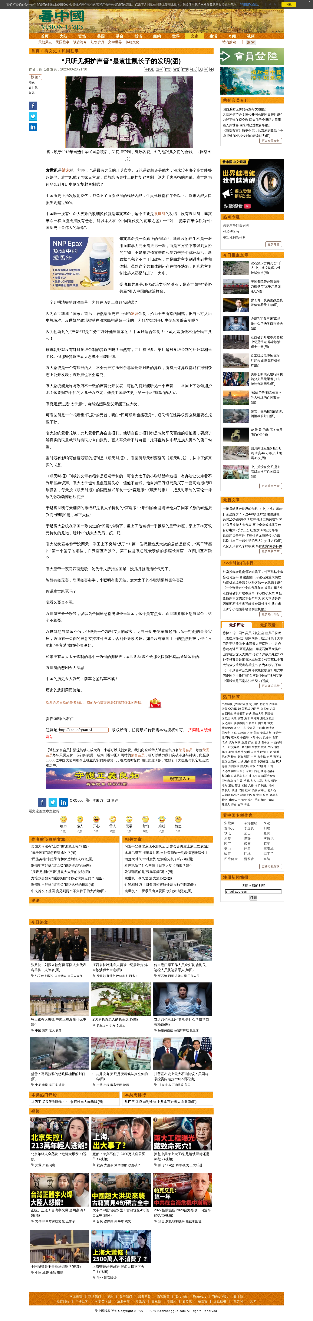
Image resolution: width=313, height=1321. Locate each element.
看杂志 (140, 1301)
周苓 (227, 838)
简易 (267, 823)
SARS (256, 775)
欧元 (263, 752)
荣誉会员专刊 (236, 100)
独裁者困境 (193, 1221)
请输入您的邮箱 (253, 885)
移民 (260, 780)
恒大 (52, 1030)
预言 (161, 1221)
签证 (237, 785)
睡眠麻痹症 (181, 1030)
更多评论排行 (271, 686)
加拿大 (256, 747)
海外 (272, 785)
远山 (247, 833)
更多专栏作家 (271, 866)
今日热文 (39, 922)
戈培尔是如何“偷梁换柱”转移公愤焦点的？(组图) (67, 878)
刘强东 (232, 761)
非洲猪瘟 (262, 761)
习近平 (255, 708)
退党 (270, 723)
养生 (247, 804)
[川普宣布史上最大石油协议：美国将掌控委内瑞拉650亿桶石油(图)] (182, 1039)
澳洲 (234, 790)
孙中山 (262, 790)
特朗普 (264, 704)
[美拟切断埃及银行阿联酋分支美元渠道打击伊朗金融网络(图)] (236, 374)
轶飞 (227, 833)
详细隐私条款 (249, 4)
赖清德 (270, 727)
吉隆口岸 (181, 976)
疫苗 (240, 718)
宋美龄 (226, 795)
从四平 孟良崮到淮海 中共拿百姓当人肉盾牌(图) (67, 1102)
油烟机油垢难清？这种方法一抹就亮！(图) (252, 582)
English (181, 1296)
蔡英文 (277, 756)
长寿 (112, 1025)
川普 (161, 1085)
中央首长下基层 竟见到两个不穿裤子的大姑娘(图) (68, 891)
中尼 (38, 1085)
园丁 (227, 843)
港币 (276, 752)
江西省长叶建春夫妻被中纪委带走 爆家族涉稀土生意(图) (267, 342)
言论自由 (227, 780)
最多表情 (268, 625)
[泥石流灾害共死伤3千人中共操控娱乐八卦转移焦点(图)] (236, 263)
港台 (119, 36)
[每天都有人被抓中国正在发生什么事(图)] (59, 985)
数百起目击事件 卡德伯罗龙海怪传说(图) (251, 535)
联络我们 (94, 1296)
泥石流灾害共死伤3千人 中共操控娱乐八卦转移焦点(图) (266, 267)
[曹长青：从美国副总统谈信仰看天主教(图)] (236, 300)
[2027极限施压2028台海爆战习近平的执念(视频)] (182, 1175)
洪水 (247, 718)
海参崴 (261, 756)
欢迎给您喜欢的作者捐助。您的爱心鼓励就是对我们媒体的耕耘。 (95, 702)
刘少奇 (251, 795)
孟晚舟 (226, 732)
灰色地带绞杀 (175, 1221)
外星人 (226, 804)
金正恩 (251, 727)
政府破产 (134, 1165)
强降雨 (108, 1221)
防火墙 (244, 766)
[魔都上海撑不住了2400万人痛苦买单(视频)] (121, 1119)
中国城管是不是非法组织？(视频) (56, 1266)
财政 (240, 756)
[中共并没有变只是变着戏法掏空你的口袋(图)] (121, 1039)
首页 (45, 36)
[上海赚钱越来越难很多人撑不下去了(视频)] (121, 1232)
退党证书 (220, 1301)
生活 (213, 36)
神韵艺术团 (103, 1301)
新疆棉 (269, 713)
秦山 (227, 848)
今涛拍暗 (251, 823)
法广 (224, 747)
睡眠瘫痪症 (165, 1030)
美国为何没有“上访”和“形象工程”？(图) (60, 846)
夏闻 (267, 833)
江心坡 (247, 775)
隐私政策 (163, 1296)
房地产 (226, 756)
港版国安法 (267, 718)
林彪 (243, 795)
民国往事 (62, 42)
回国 (244, 785)
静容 (247, 848)
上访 (270, 766)
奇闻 (232, 36)
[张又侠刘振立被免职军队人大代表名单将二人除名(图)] (59, 930)
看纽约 (172, 1301)
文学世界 (115, 42)
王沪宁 (277, 732)
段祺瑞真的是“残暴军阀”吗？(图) (149, 872)
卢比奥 (273, 704)
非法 (53, 1272)
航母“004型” (166, 1165)
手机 (257, 799)
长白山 (226, 775)
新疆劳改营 (268, 775)
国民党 (262, 723)
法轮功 (226, 771)
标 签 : (35, 77)
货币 (247, 752)
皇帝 (265, 795)
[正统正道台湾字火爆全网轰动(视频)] (59, 1175)
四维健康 (231, 859)
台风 (100, 1221)
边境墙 (242, 732)
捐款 (110, 1296)
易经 (225, 799)
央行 (270, 747)
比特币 (239, 752)
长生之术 (103, 1025)
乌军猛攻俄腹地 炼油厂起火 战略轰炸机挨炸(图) (265, 360)
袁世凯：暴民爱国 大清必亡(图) (148, 878)
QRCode (76, 800)
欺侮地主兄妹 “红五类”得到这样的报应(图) (62, 884)
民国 (241, 790)
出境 (106, 1085)
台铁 (248, 713)
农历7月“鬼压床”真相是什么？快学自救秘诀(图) (267, 323)
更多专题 (274, 244)
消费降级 (110, 1277)
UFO (237, 727)
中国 (38, 1030)
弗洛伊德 (227, 727)
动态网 (238, 1301)
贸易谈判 (266, 732)
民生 (264, 785)
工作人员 (194, 976)
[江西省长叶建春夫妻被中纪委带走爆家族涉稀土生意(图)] (121, 930)
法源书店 (123, 1301)
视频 (251, 36)
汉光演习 (227, 723)
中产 (253, 756)
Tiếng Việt (220, 1296)
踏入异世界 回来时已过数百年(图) (246, 125)
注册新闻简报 (236, 877)
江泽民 (226, 737)
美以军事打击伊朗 (236, 225)
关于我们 (125, 1296)
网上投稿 (76, 1296)
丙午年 (119, 1221)
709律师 (261, 766)
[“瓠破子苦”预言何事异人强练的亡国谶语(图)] (236, 393)
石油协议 (178, 1085)
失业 (38, 1165)
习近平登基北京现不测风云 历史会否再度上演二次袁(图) (167, 846)
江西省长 (132, 976)
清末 (32, 82)
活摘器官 (239, 713)
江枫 (247, 854)
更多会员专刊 (271, 140)
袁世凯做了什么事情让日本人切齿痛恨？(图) (158, 865)
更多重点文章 (271, 486)
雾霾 (224, 766)
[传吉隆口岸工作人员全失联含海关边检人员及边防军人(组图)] (182, 930)
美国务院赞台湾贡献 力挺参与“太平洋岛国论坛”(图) (266, 286)
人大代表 (61, 976)
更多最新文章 (271, 551)
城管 (45, 1272)
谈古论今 (80, 42)
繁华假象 (120, 1165)
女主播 (238, 780)
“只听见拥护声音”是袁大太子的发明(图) (60, 872)
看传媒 (187, 1301)
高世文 (110, 976)
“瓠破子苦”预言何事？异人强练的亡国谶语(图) (266, 397)
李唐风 (269, 838)
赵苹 (267, 843)
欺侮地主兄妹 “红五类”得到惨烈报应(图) (61, 865)
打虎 (251, 742)
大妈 (240, 761)
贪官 (275, 737)
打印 (185, 69)
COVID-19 (234, 708)
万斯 (250, 732)
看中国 (63, 19)
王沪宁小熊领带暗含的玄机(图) (244, 609)
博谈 (138, 36)
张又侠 (39, 976)
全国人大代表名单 (79, 976)
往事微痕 (239, 723)
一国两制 (276, 742)
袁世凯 (33, 87)
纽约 (157, 36)
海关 (224, 785)
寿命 (234, 804)
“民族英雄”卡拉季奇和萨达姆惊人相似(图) (62, 859)
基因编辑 (233, 766)
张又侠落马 (231, 231)
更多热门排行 (271, 614)
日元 (269, 752)
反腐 (244, 742)
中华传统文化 (55, 1221)
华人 (253, 780)
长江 (234, 718)
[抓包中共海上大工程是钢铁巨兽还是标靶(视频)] (182, 1119)
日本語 (238, 1296)
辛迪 (267, 859)
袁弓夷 (255, 718)
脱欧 (264, 747)
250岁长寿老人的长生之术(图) (115, 1019)
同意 (289, 4)
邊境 (45, 1085)
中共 (100, 1085)
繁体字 (40, 1221)
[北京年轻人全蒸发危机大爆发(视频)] (59, 1119)
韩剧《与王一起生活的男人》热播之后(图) (252, 541)
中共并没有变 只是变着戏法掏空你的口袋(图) (265, 471)
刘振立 (49, 976)
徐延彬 (101, 976)
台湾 (269, 756)
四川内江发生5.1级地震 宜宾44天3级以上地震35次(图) (266, 453)
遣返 (231, 785)
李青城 (269, 848)
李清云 (120, 1025)
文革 (240, 804)
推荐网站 (63, 1301)
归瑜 (267, 828)
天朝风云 (45, 42)
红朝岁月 (97, 42)
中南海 (244, 737)
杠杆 (224, 752)
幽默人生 (234, 799)
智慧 (244, 799)
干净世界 (81, 1301)
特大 (193, 69)
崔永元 (235, 737)
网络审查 (236, 771)
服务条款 (144, 1296)
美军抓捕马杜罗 (234, 237)
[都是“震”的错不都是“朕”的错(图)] (236, 430)
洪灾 (128, 1221)
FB (242, 747)
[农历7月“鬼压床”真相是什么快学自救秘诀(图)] (182, 985)
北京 (224, 761)
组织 (60, 1272)
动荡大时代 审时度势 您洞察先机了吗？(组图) (159, 859)
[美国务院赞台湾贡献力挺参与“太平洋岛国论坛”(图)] (236, 281)
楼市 (234, 756)
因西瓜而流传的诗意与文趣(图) (244, 109)
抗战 (254, 790)
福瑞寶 (203, 1301)
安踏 (59, 1030)
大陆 (63, 36)
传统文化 (132, 42)
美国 (101, 36)
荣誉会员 (185, 750)
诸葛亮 (274, 795)
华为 (231, 742)
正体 (159, 69)
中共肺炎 (227, 704)
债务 (277, 747)
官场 (82, 36)
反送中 (267, 737)
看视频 (156, 1301)
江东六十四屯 (251, 771)
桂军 (248, 790)
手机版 (149, 69)
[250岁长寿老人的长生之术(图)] (121, 985)
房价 (247, 761)
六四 (273, 708)
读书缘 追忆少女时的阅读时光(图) (246, 136)
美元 (231, 752)
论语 (126, 1085)
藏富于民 (116, 1085)
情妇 (224, 742)
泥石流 (162, 976)
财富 (247, 756)
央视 (247, 780)
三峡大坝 (258, 713)
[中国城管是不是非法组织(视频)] (59, 1232)
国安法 (226, 718)
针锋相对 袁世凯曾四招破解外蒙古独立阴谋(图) (160, 884)
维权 (252, 766)
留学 (274, 780)
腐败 (237, 742)
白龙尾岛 (236, 775)
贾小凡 (229, 828)
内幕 (252, 737)
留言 (176, 69)
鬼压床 (194, 1030)
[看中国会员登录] (252, 56)
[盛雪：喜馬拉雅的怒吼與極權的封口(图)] (59, 1039)
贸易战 (246, 708)
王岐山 (261, 727)
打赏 (168, 69)
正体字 (70, 1221)
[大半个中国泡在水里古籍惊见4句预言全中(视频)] (121, 1175)
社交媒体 (233, 747)
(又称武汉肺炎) (243, 704)
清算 (45, 1030)
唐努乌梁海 (268, 771)
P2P (278, 761)
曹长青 (249, 859)
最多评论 (236, 625)
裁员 (100, 1165)
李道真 (249, 828)
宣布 (168, 1085)
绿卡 (257, 785)
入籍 (251, 785)
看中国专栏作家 (238, 815)
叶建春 (120, 976)
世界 (176, 36)
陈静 (247, 838)
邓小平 (235, 795)
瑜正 (227, 854)
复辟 (32, 93)
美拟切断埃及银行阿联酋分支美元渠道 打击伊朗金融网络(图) (267, 379)
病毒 (224, 708)
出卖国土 (227, 713)
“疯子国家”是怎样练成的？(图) (53, 852)
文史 (194, 36)
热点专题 (231, 217)
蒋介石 (272, 790)
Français (199, 1296)
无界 (253, 1301)
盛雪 (62, 1085)
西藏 (171, 976)
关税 (234, 732)
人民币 (255, 752)
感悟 (250, 799)
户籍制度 (48, 1165)
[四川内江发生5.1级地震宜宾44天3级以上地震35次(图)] (236, 448)
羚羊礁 (180, 1165)
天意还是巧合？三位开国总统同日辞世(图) (252, 114)
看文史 (51, 51)
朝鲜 (248, 747)
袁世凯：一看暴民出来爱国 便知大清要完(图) (158, 891)
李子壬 (269, 854)
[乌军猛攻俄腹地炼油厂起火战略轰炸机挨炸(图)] (236, 356)
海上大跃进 (194, 1165)
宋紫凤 (229, 823)
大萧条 (108, 1165)
